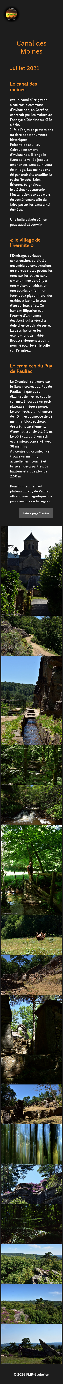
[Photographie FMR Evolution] (25, 14)
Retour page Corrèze (36, 513)
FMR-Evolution (37, 1374)
